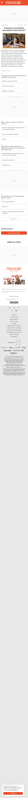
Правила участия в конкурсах (14, 325)
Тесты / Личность (5, 25)
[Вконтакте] (18, 307)
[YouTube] (16, 310)
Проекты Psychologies (14, 334)
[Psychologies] (13, 2)
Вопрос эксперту (14, 321)
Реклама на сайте (14, 317)
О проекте (14, 315)
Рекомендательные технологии (14, 332)
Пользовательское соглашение (14, 327)
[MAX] (9, 307)
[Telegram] (14, 307)
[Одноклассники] (12, 310)
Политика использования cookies (14, 330)
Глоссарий (14, 323)
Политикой (7, 291)
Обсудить (21, 24)
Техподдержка (14, 336)
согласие (8, 289)
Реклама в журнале (14, 319)
